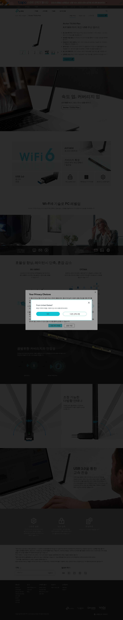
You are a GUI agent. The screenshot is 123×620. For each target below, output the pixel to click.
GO (48, 314)
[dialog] (61, 310)
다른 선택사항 (75, 314)
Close (89, 302)
